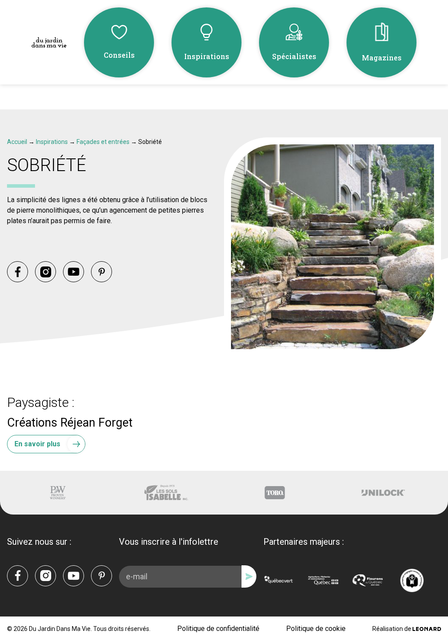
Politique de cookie (316, 628)
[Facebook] (17, 271)
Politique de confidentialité (218, 628)
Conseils (119, 55)
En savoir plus (37, 444)
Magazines (382, 57)
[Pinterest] (101, 271)
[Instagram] (45, 271)
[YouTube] (73, 271)
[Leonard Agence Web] (427, 629)
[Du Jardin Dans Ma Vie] (49, 43)
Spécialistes (294, 56)
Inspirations (206, 56)
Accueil (17, 141)
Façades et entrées (103, 141)
